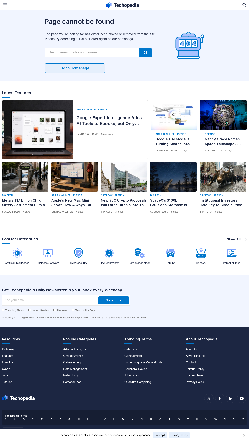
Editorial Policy (195, 369)
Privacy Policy (195, 382)
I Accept (160, 435)
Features (7, 356)
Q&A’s (6, 369)
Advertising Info (195, 356)
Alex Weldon (213, 150)
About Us (192, 349)
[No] (244, 435)
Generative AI (133, 356)
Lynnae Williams (87, 134)
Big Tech (7, 195)
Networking (70, 375)
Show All (234, 239)
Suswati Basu (11, 211)
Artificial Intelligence (91, 109)
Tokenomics (132, 375)
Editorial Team (195, 375)
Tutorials (7, 382)
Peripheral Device (135, 369)
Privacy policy (179, 435)
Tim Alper (107, 211)
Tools (5, 375)
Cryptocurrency (112, 195)
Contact (191, 362)
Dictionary (8, 349)
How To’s (8, 362)
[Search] (145, 52)
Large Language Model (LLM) (143, 362)
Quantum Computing (137, 382)
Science (210, 134)
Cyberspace (132, 349)
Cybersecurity (72, 362)
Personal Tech (72, 382)
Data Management (75, 369)
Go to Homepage (74, 68)
